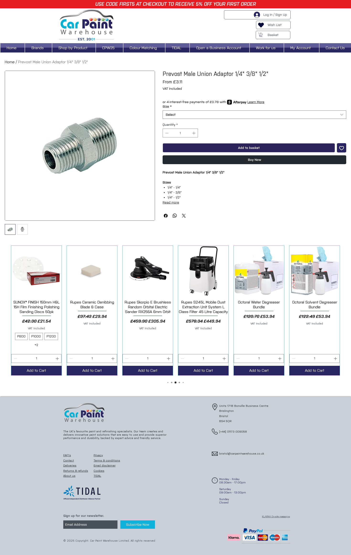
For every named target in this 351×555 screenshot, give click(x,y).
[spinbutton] (180, 133)
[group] (175, 310)
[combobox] (254, 114)
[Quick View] (36, 271)
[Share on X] (184, 216)
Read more (171, 202)
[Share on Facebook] (166, 216)
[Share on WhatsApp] (175, 216)
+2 (36, 345)
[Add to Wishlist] (341, 147)
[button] (260, 35)
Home (10, 62)
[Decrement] (166, 133)
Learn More (255, 102)
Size (167, 107)
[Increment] (194, 133)
